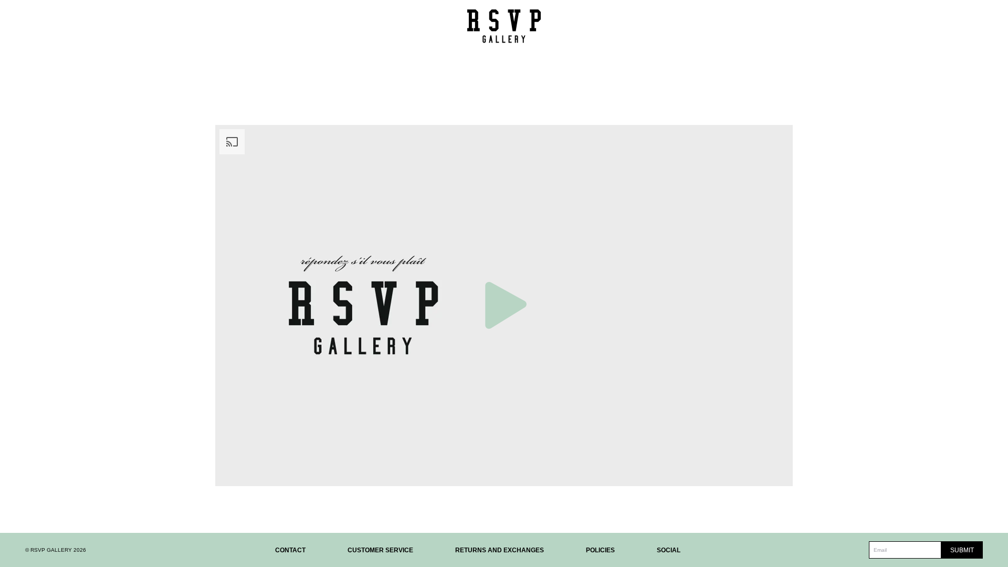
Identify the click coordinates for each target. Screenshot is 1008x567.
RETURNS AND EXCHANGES (499, 550)
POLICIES (600, 550)
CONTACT (290, 550)
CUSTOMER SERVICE (380, 550)
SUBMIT (962, 550)
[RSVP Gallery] (504, 26)
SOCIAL (668, 550)
